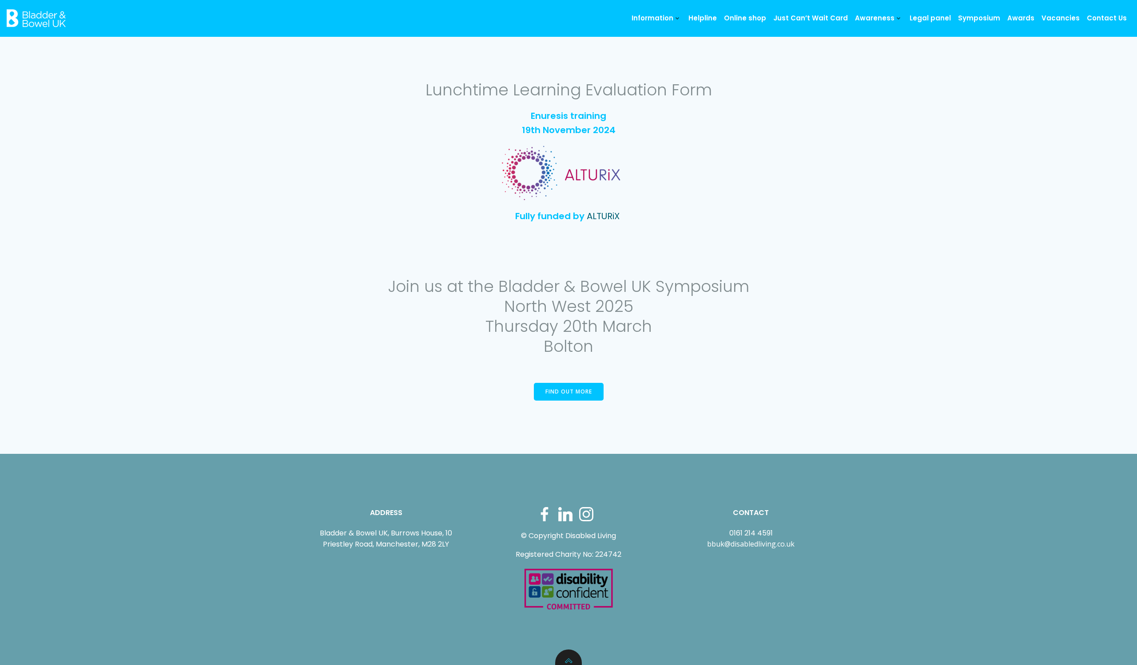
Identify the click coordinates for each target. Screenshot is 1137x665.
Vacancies (1061, 18)
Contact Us (1107, 18)
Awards (1020, 18)
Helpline (702, 18)
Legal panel (930, 18)
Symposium (979, 18)
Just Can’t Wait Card (810, 18)
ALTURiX (603, 216)
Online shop (745, 18)
